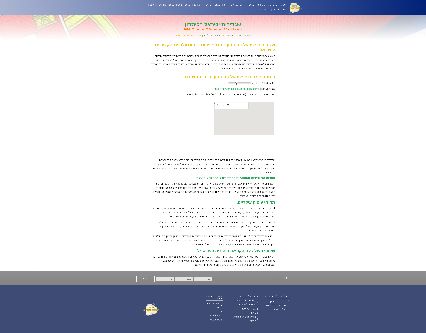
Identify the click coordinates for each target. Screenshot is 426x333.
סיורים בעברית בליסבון (215, 4)
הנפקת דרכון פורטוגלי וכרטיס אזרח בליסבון (267, 4)
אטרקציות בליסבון (192, 4)
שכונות (266, 9)
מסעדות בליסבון (175, 4)
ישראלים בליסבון (278, 9)
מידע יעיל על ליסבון (157, 4)
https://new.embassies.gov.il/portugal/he (237, 89)
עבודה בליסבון (236, 4)
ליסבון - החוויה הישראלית (238, 35)
